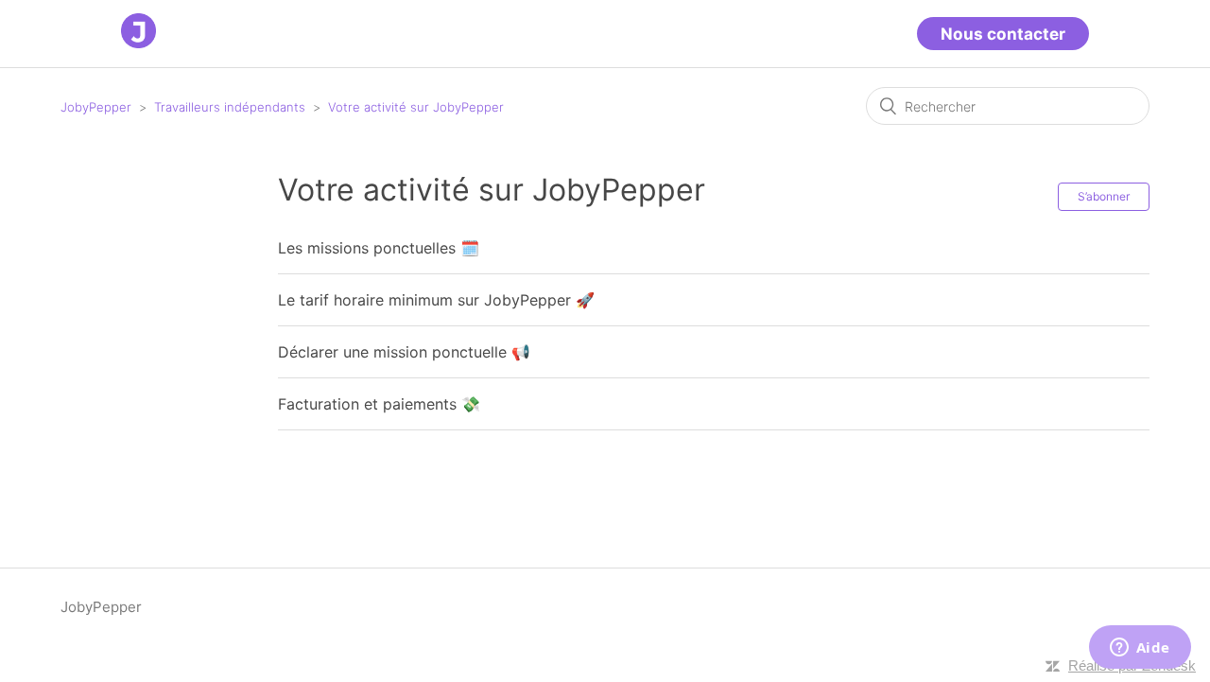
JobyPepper (95, 106)
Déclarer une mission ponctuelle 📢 (404, 351)
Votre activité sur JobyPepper (416, 106)
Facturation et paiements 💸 (379, 403)
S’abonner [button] (1104, 196)
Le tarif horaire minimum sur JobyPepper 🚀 (436, 299)
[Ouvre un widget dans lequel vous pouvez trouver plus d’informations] (1139, 649)
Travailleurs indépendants (229, 106)
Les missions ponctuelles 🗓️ (378, 247)
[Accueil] (138, 43)
